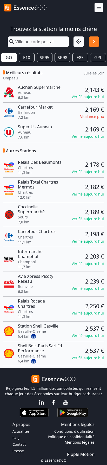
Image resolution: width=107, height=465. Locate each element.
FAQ (15, 437)
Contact (19, 444)
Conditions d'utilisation (74, 431)
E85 (80, 57)
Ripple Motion (81, 454)
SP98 (62, 57)
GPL (98, 57)
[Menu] (99, 7)
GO (9, 57)
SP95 (44, 57)
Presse (18, 450)
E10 (26, 57)
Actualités (21, 431)
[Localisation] (78, 41)
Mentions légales (80, 442)
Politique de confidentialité (71, 436)
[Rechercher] (94, 41)
